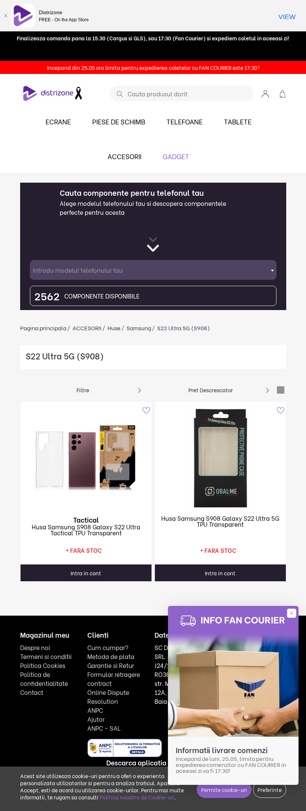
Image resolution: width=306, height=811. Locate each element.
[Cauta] (117, 93)
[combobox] (153, 270)
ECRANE (58, 121)
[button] (265, 93)
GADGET (176, 156)
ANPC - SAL (104, 728)
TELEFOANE (184, 121)
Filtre (82, 390)
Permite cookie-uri (224, 789)
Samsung (139, 328)
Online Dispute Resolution (108, 696)
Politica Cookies (42, 665)
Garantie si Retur (110, 665)
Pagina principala (43, 328)
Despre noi (35, 647)
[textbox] (153, 270)
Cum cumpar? (107, 647)
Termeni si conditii (46, 656)
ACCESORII (124, 156)
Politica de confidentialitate (44, 678)
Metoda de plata (110, 656)
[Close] (5, 15)
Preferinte (269, 789)
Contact (31, 692)
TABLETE (238, 121)
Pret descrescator (210, 390)
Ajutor (95, 719)
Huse (114, 328)
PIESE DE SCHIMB (118, 121)
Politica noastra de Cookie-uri (137, 797)
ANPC (95, 710)
